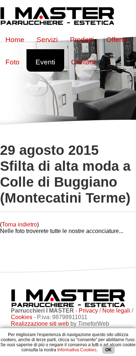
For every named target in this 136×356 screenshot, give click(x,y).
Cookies (21, 317)
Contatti (83, 62)
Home (14, 39)
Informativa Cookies (76, 349)
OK (108, 349)
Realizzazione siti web (40, 324)
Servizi (47, 39)
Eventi (45, 62)
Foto (12, 62)
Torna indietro (19, 224)
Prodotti (82, 39)
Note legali (116, 311)
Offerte (116, 39)
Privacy (88, 311)
